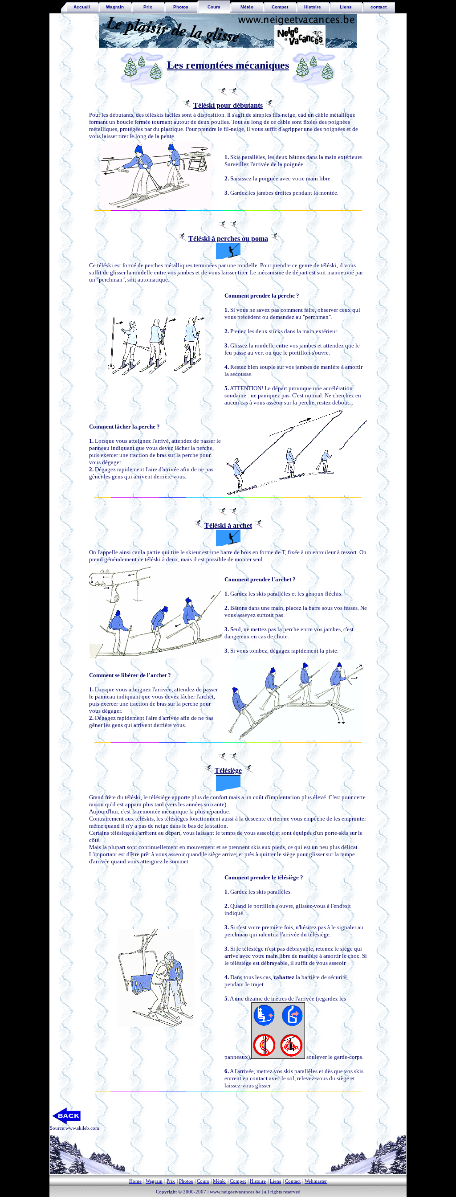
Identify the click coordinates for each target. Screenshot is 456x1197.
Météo (246, 6)
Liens (346, 6)
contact (378, 6)
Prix (147, 6)
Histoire (312, 6)
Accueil (79, 6)
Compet (280, 6)
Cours (214, 6)
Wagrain (115, 6)
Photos (180, 6)
